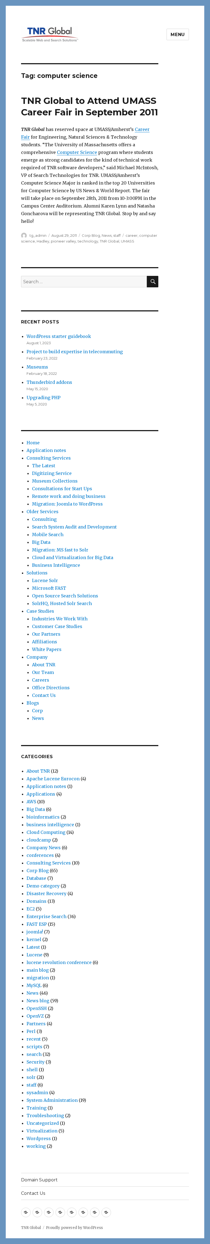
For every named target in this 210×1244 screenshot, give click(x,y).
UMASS (127, 241)
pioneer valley (63, 241)
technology (88, 241)
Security (36, 1062)
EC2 (31, 909)
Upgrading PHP (43, 397)
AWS (31, 801)
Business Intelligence (56, 565)
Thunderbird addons (49, 382)
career (132, 235)
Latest (33, 947)
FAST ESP (37, 924)
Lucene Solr (45, 580)
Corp (37, 710)
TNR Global (109, 241)
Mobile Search (47, 534)
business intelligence (50, 824)
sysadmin (37, 1092)
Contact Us (44, 695)
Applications (41, 794)
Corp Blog (91, 235)
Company (37, 657)
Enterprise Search (46, 916)
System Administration (52, 1100)
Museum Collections (55, 481)
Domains (36, 901)
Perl (31, 1031)
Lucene (34, 954)
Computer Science (77, 152)
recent (34, 1039)
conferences (40, 855)
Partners (36, 1023)
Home (33, 442)
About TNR (43, 664)
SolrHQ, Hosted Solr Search (62, 603)
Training (36, 1108)
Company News (44, 847)
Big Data (41, 542)
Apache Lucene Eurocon (53, 778)
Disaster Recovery (46, 893)
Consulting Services (49, 458)
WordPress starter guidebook (59, 336)
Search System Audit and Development (74, 527)
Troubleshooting (45, 1115)
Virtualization (42, 1131)
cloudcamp (39, 840)
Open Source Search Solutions (65, 595)
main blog (38, 970)
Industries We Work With (60, 618)
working (36, 1146)
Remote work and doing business (69, 496)
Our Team (43, 672)
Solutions (37, 573)
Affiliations (44, 641)
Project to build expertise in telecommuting (75, 351)
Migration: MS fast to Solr (60, 550)
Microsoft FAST (49, 588)
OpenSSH (37, 1008)
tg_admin (38, 235)
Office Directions (51, 687)
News (107, 235)
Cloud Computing (46, 832)
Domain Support (39, 1179)
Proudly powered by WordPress (74, 1227)
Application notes (46, 450)
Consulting (44, 519)
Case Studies (40, 611)
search (34, 1054)
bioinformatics (43, 817)
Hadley (43, 241)
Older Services (43, 511)
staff (117, 235)
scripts (34, 1046)
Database (36, 878)
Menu (178, 34)
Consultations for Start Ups (62, 488)
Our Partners (46, 634)
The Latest (43, 465)
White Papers (47, 649)
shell (32, 1069)
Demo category (43, 886)
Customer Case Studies (57, 626)
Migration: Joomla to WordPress (67, 504)
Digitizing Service (52, 473)
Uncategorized (43, 1123)
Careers (40, 680)
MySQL (34, 985)
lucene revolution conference (59, 962)
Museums (37, 367)
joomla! (35, 932)
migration (38, 977)
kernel (34, 939)
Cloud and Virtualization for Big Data (72, 557)
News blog (38, 1000)
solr (31, 1077)
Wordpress (39, 1138)
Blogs (33, 703)
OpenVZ (35, 1016)
